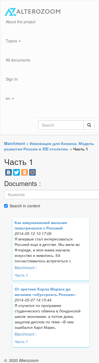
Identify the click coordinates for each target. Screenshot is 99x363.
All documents (18, 60)
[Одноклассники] (24, 172)
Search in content (25, 205)
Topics (12, 40)
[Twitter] (16, 172)
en (8, 98)
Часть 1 (21, 275)
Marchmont (24, 267)
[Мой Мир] (32, 172)
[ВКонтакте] (8, 172)
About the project (20, 21)
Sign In (12, 79)
